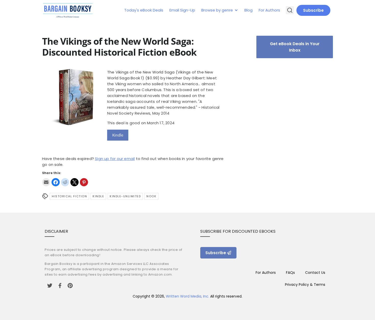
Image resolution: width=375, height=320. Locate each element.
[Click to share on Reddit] (65, 182)
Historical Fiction (69, 196)
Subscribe (313, 10)
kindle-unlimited (125, 196)
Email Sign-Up (182, 10)
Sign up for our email (115, 158)
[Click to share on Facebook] (56, 182)
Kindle (117, 135)
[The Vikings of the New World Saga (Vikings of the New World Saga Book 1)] (72, 127)
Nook (151, 196)
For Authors (269, 10)
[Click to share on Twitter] (74, 182)
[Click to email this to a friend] (46, 182)
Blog (248, 10)
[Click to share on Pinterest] (84, 182)
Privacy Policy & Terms (305, 284)
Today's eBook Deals (143, 10)
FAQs (290, 272)
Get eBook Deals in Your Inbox (295, 47)
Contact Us (315, 272)
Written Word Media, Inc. (187, 296)
